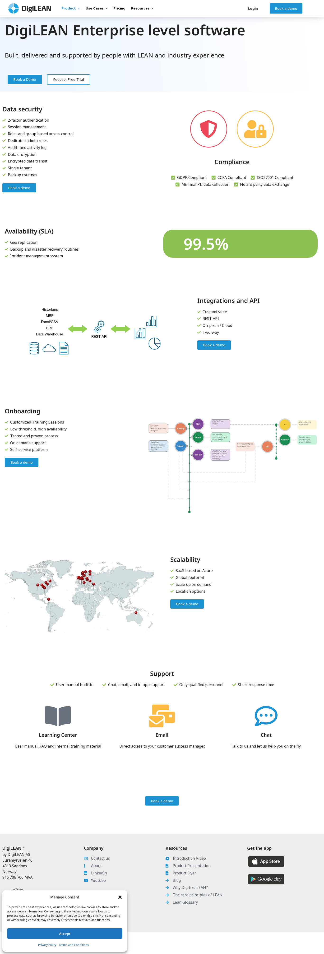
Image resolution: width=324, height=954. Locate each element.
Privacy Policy (47, 945)
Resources (140, 8)
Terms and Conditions (74, 945)
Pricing (119, 8)
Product (68, 8)
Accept (64, 933)
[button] (120, 897)
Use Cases (95, 8)
